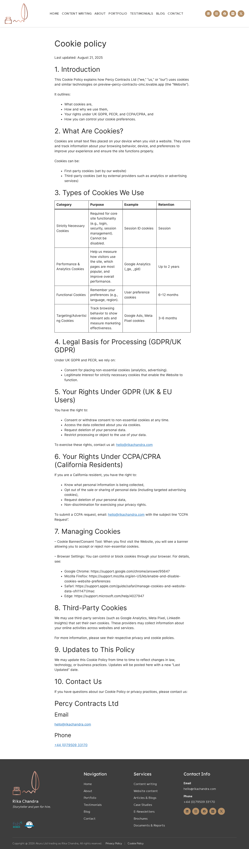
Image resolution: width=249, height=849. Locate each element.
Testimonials (93, 805)
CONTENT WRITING (77, 13)
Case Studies (143, 805)
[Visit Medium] (233, 13)
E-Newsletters (144, 811)
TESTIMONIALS (141, 13)
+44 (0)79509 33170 (71, 745)
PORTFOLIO (118, 13)
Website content (146, 791)
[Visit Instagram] (216, 13)
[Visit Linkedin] (208, 13)
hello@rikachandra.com (134, 445)
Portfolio (90, 798)
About (88, 791)
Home (88, 784)
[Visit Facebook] (224, 13)
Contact (90, 818)
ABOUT (100, 13)
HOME (54, 13)
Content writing (145, 784)
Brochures (141, 818)
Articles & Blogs (145, 798)
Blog (87, 811)
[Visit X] (241, 13)
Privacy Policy (114, 843)
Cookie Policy (136, 843)
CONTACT (175, 13)
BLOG (160, 13)
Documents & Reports (149, 825)
